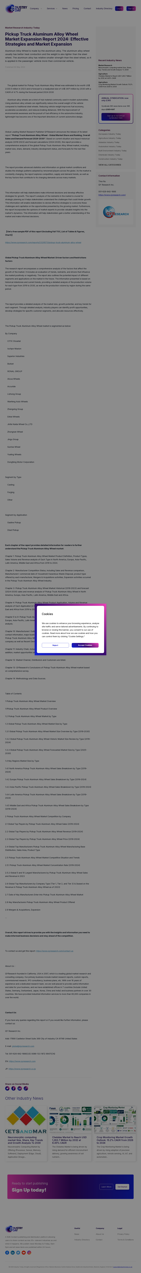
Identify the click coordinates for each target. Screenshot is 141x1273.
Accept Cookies (85, 645)
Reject (55, 645)
